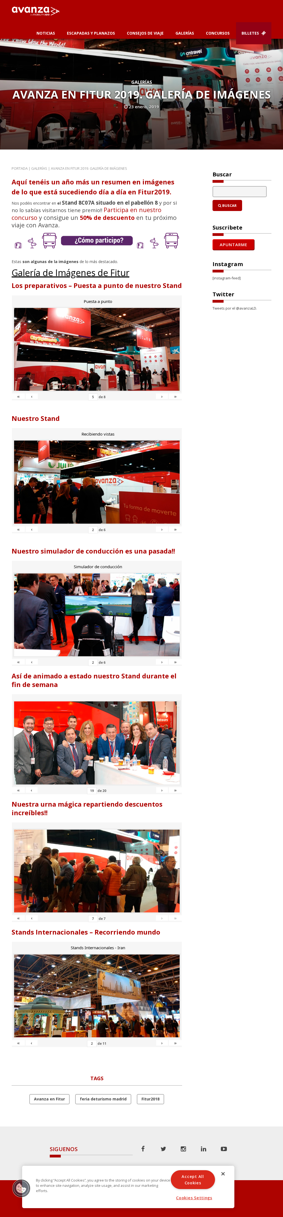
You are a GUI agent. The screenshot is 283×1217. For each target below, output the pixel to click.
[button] (21, 1188)
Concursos (218, 33)
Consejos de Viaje (145, 33)
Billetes (251, 33)
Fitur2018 (150, 1099)
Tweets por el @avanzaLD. (235, 308)
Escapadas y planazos (91, 33)
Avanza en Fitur (49, 1099)
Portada (20, 168)
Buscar (229, 205)
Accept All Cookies (193, 1179)
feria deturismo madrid (103, 1099)
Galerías (184, 33)
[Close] (223, 1173)
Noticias (45, 33)
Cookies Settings (194, 1197)
